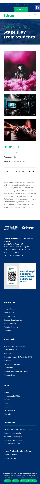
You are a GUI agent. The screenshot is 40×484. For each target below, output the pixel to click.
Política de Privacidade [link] (12, 364)
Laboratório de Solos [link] (12, 444)
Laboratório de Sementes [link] (13, 440)
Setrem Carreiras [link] (10, 455)
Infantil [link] (6, 392)
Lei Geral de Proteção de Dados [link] (16, 371)
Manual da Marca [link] (10, 323)
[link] (37, 7)
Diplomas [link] (16, 7)
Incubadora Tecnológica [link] (13, 436)
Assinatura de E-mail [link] (11, 350)
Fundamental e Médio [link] (12, 396)
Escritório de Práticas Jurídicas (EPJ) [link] (17, 429)
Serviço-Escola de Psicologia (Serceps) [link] (18, 451)
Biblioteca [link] (19, 5)
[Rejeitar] (37, 478)
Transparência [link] (9, 375)
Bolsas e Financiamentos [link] (13, 320)
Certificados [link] (28, 5)
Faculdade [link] (7, 407)
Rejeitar (15, 481)
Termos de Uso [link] (9, 368)
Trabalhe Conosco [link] (11, 327)
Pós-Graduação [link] (9, 410)
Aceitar (7, 481)
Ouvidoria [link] (7, 360)
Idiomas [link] (7, 399)
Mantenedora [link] (9, 313)
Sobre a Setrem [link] (9, 309)
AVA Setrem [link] (10, 5)
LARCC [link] (6, 447)
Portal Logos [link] (21, 9)
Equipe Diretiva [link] (9, 316)
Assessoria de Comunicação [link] (14, 346)
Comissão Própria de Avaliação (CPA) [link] (18, 357)
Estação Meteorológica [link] (12, 433)
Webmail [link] (24, 7)
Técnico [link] (7, 403)
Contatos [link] (7, 331)
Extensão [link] (7, 414)
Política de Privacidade (28, 481)
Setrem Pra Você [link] (10, 458)
